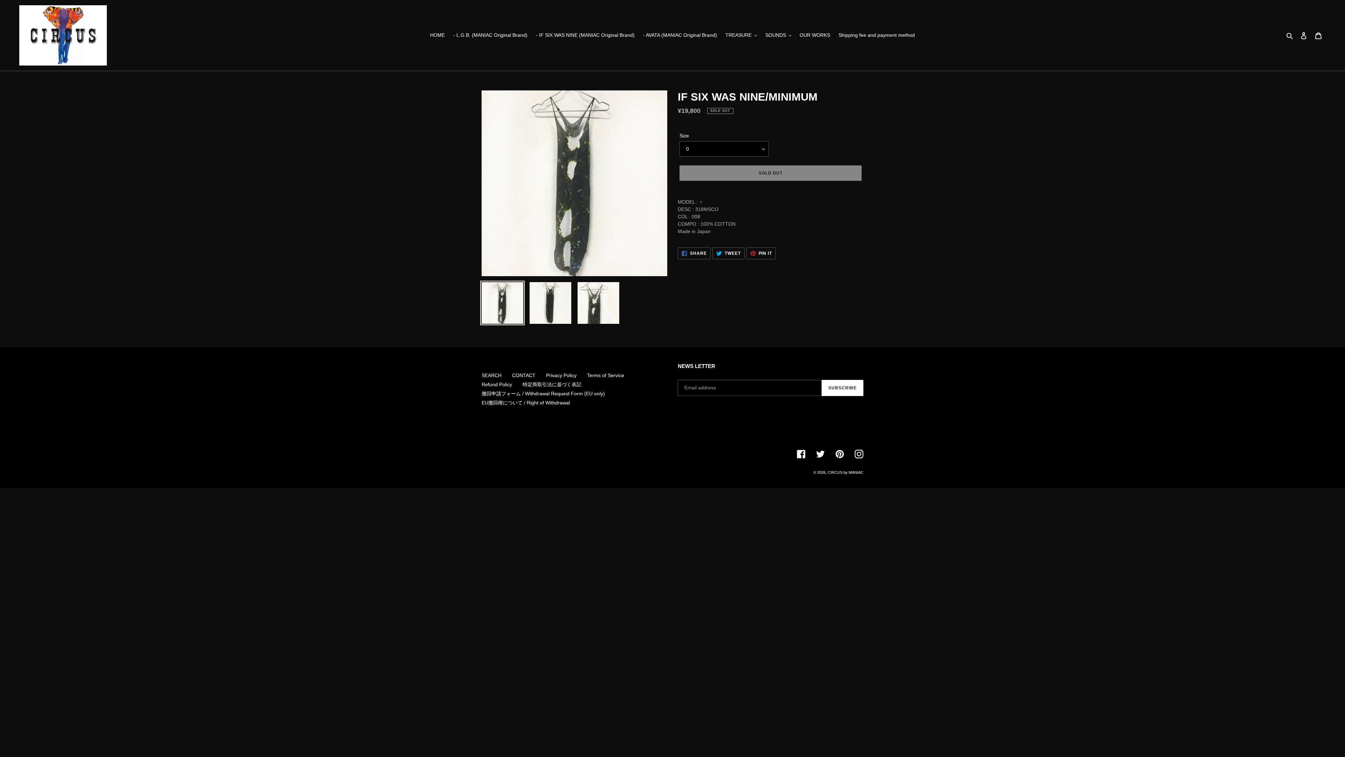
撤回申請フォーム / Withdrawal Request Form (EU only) (543, 393)
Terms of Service (605, 375)
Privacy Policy (561, 375)
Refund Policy (497, 384)
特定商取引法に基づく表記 (552, 384)
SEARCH (492, 375)
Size (684, 135)
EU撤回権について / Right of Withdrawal (526, 402)
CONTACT (524, 375)
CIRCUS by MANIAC (845, 472)
